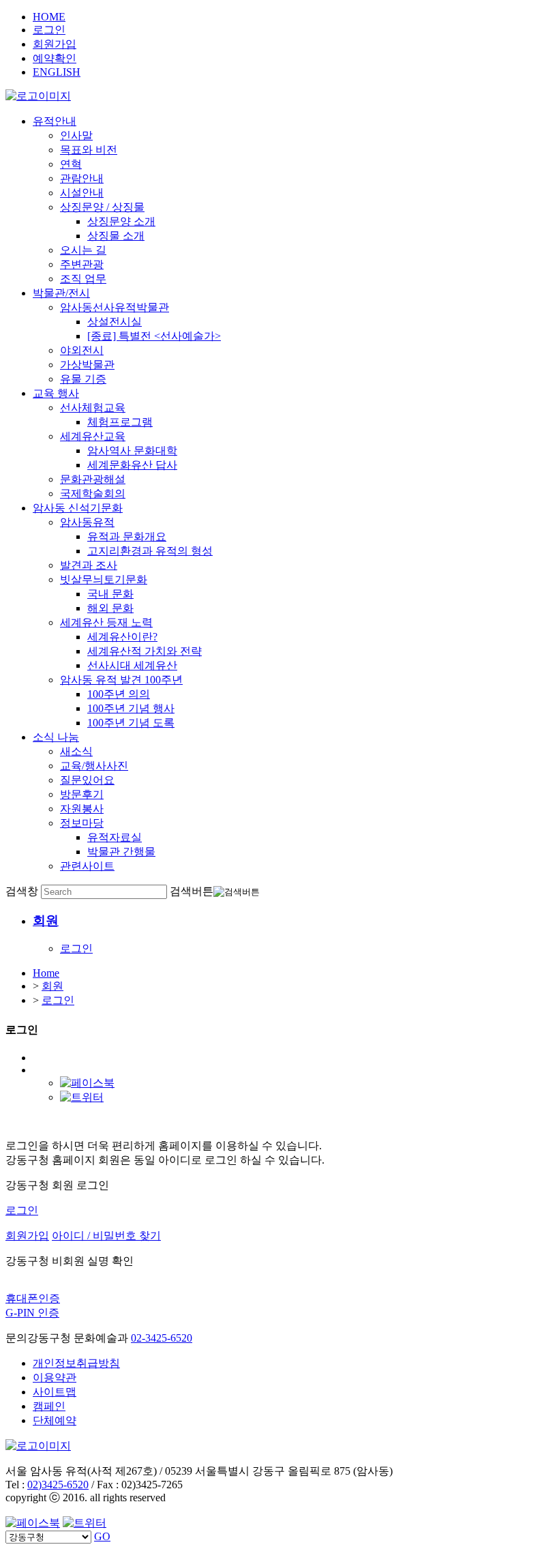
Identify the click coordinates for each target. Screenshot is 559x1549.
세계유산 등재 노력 (106, 622)
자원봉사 (82, 808)
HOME (49, 17)
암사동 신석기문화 (78, 508)
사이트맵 (54, 1392)
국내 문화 (110, 594)
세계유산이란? (122, 637)
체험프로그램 (120, 422)
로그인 (49, 29)
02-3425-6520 (161, 1338)
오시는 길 (83, 250)
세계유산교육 (92, 436)
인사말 (76, 135)
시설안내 (82, 192)
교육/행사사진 (94, 765)
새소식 (76, 751)
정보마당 (82, 823)
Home (46, 973)
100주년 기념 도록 (131, 722)
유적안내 (54, 121)
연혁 (71, 164)
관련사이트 (87, 866)
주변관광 (82, 264)
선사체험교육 (92, 407)
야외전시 (82, 350)
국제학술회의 (92, 493)
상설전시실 (114, 321)
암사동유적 (87, 522)
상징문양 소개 (121, 221)
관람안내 (82, 178)
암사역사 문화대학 (132, 450)
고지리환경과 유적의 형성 (150, 551)
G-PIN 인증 (32, 1312)
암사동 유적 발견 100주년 (121, 679)
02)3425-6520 (58, 1484)
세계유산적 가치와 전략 (144, 651)
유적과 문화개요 (126, 536)
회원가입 (54, 44)
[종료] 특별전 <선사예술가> (154, 336)
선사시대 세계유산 (132, 665)
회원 (52, 986)
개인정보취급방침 (76, 1363)
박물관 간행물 (121, 851)
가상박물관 (87, 364)
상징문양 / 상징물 (102, 207)
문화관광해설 (92, 479)
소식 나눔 (56, 737)
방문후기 (82, 794)
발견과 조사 (88, 565)
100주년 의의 (118, 694)
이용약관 (54, 1377)
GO (102, 1536)
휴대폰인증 (32, 1298)
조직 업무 (83, 278)
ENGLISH (56, 72)
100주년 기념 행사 (131, 708)
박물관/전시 (61, 293)
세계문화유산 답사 (132, 465)
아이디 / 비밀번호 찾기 (106, 1235)
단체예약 (54, 1420)
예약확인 (54, 58)
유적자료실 (114, 837)
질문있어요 (87, 780)
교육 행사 (56, 393)
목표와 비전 (88, 150)
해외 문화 (110, 608)
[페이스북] (87, 1083)
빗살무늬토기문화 (103, 579)
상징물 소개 (116, 235)
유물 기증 (83, 379)
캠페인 (49, 1406)
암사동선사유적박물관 (114, 307)
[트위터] (82, 1097)
